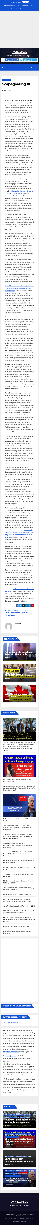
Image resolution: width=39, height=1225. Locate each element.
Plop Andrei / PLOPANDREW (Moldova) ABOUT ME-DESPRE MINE (18, 675)
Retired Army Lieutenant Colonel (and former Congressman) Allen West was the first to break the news (19, 288)
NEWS (29, 1114)
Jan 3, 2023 (9, 1184)
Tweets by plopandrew (10, 1022)
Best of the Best (9, 1114)
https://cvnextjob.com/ (11, 1052)
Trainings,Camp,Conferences (18, 9)
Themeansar (19, 1215)
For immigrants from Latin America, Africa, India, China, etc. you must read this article (19, 655)
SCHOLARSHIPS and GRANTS (25, 5)
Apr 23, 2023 (10, 1145)
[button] (31, 67)
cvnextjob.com (11, 1056)
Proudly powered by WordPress (13, 1214)
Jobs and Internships (9, 5)
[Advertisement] (19, 29)
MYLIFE (18, 623)
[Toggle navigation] (36, 67)
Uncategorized (7, 80)
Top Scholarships (25, 1117)
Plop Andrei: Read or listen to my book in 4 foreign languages (19, 1141)
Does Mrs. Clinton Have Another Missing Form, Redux (14, 612)
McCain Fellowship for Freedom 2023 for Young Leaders (18, 1180)
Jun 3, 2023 (9, 1125)
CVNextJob (19, 52)
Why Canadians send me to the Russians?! (19, 695)
